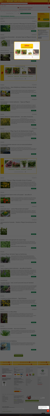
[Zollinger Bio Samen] (30, 52)
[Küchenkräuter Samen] (18, 52)
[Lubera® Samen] (24, 52)
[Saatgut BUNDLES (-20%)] (36, 52)
